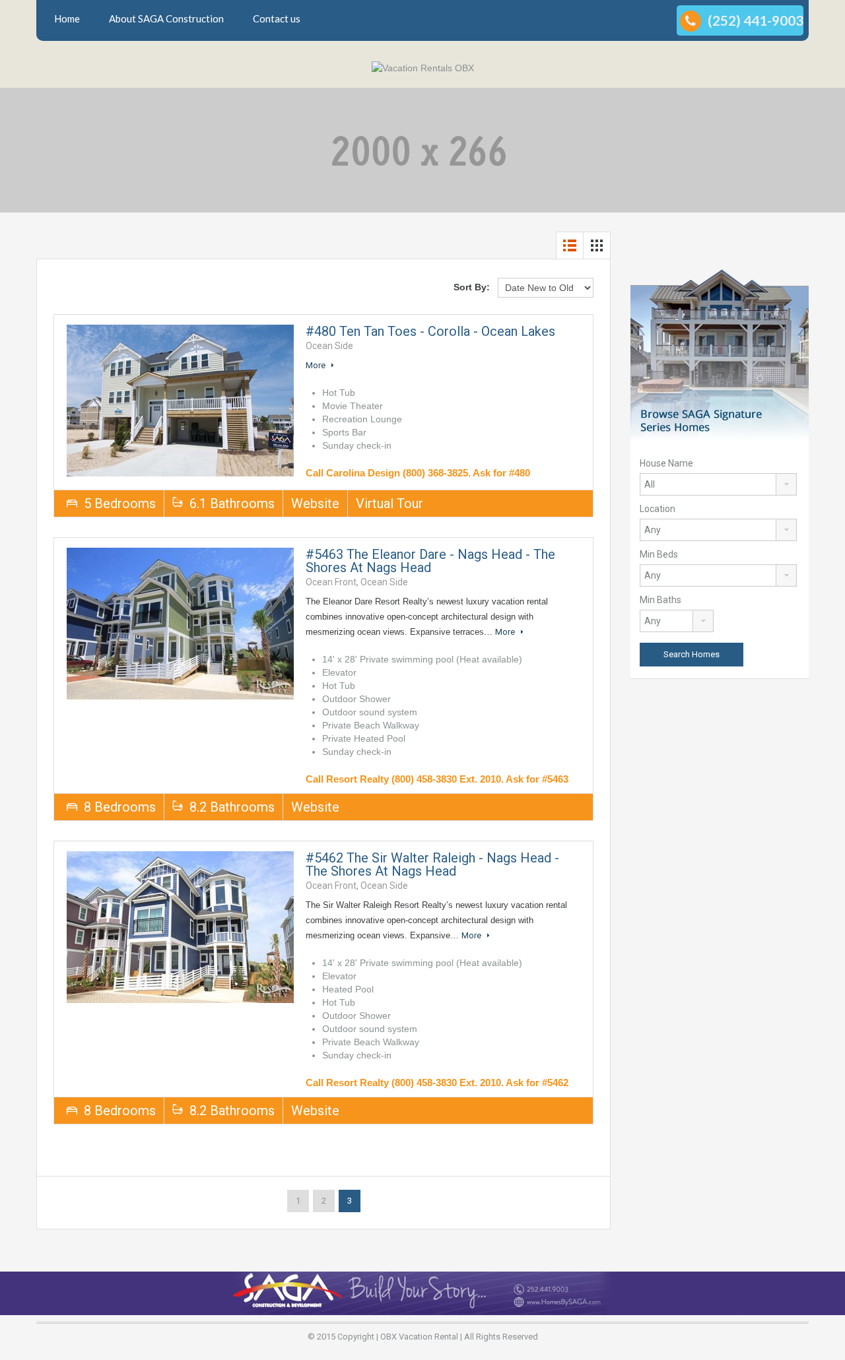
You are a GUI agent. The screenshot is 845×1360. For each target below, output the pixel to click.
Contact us (276, 18)
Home (67, 18)
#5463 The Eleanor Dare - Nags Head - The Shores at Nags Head (430, 560)
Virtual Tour (389, 503)
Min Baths (660, 600)
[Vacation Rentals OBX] (423, 68)
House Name (666, 463)
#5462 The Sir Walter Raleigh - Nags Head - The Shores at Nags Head (432, 864)
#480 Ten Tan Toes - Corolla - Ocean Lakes (430, 331)
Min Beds (659, 554)
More (316, 365)
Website (315, 503)
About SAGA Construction (166, 18)
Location (657, 508)
